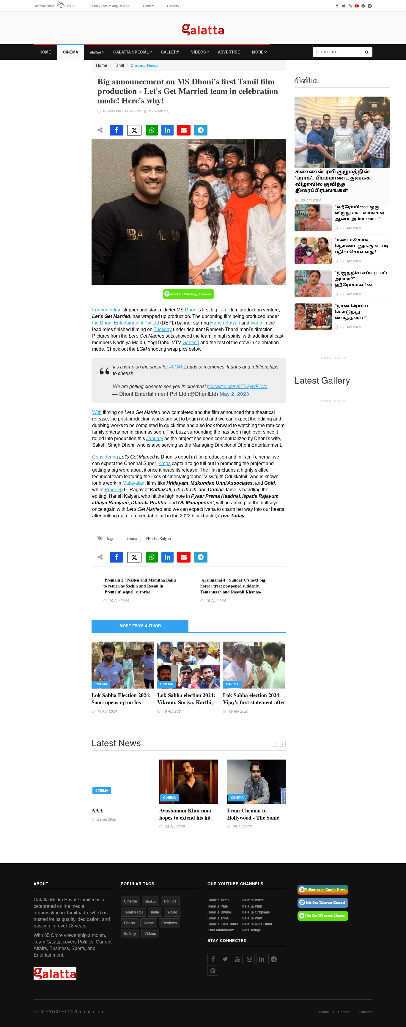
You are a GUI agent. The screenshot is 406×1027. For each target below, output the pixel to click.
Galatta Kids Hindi (257, 924)
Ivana (256, 322)
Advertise (229, 52)
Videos (198, 52)
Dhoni (191, 309)
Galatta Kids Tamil (222, 924)
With (97, 412)
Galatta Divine (219, 912)
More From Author (140, 626)
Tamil (119, 65)
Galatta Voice (253, 899)
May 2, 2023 (234, 393)
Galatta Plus (217, 906)
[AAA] (121, 781)
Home (45, 52)
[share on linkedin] (167, 130)
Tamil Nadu (133, 912)
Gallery (170, 52)
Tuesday (163, 329)
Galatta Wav (252, 918)
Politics (170, 901)
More (258, 52)
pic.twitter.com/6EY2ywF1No (237, 386)
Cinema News (144, 65)
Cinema (70, 52)
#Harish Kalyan (158, 538)
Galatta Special (131, 52)
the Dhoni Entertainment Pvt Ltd (125, 322)
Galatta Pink (252, 906)
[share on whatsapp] (152, 130)
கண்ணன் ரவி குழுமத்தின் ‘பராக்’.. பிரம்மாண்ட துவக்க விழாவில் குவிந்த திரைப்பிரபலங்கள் (333, 181)
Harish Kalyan (225, 322)
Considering (105, 456)
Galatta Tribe (218, 918)
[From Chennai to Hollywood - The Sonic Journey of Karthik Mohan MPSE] (256, 781)
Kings (164, 463)
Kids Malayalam (221, 930)
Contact (148, 6)
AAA (97, 810)
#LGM (175, 366)
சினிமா (95, 52)
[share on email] (184, 130)
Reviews (169, 922)
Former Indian (107, 309)
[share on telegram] (200, 130)
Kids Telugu (251, 930)
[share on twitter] (134, 130)
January (154, 438)
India (155, 912)
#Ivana (131, 538)
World (172, 912)
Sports (129, 922)
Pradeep (114, 489)
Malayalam (134, 483)
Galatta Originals (256, 912)
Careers (173, 6)
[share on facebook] (116, 130)
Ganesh (190, 342)
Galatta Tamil (218, 899)
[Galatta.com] (203, 25)
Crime (149, 922)
